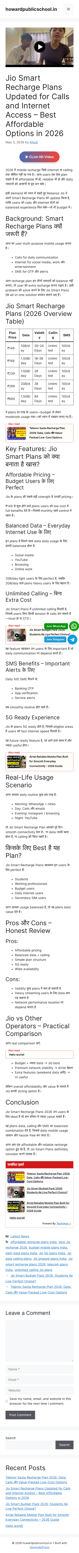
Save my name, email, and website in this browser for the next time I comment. (40, 1401)
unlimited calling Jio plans (33, 1270)
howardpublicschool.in (31, 9)
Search (11, 1438)
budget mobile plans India (48, 1247)
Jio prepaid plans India (50, 1259)
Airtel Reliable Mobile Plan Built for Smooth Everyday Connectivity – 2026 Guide (48, 761)
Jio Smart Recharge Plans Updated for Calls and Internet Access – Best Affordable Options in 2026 (38, 1493)
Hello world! (16, 1054)
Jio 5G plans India (52, 1253)
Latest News (19, 1236)
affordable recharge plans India (33, 1242)
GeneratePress (39, 1547)
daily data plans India (21, 1253)
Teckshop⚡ (63, 1223)
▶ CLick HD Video (39, 157)
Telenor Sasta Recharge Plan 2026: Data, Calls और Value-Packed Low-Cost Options (47, 432)
